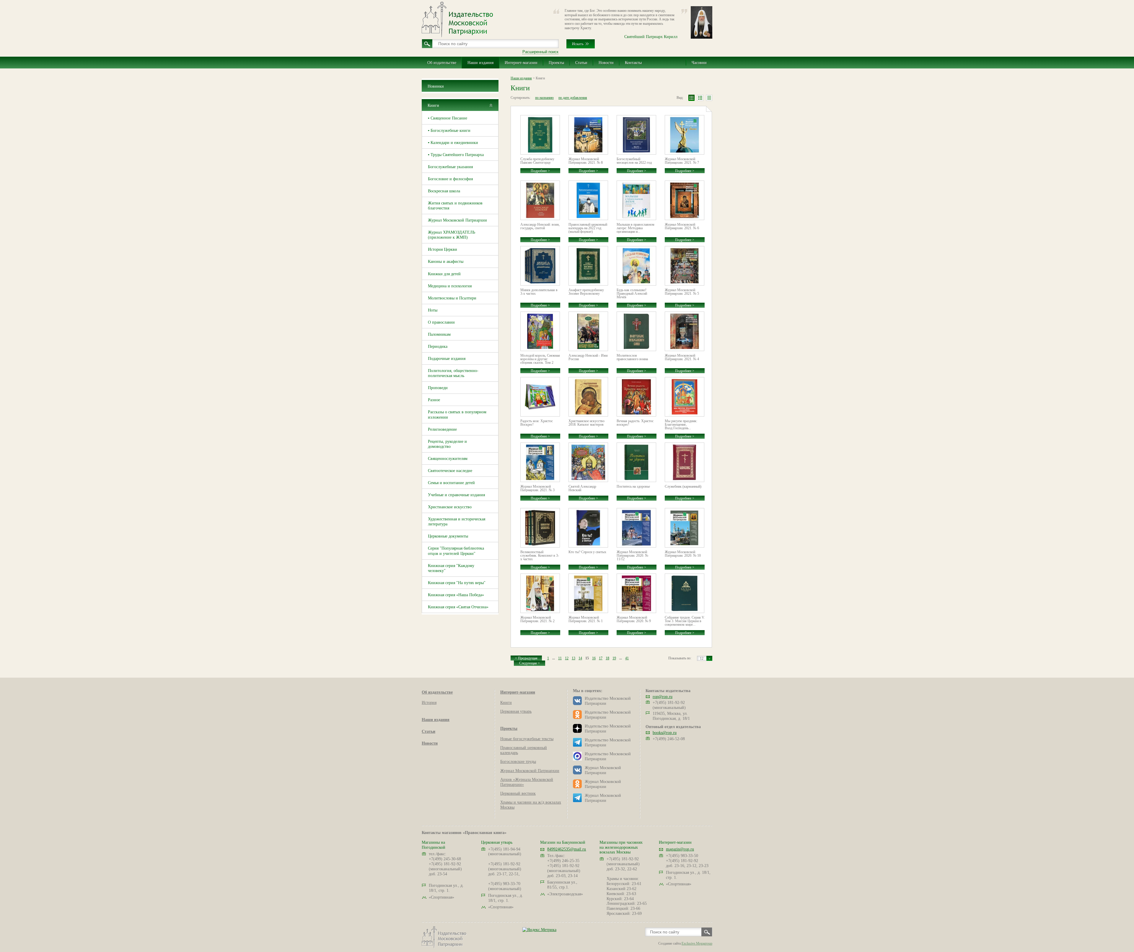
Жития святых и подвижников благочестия (455, 205)
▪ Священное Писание (447, 118)
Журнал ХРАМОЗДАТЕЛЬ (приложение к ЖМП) (451, 235)
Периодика (437, 346)
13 (573, 658)
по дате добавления (572, 98)
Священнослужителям (447, 458)
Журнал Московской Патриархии (457, 220)
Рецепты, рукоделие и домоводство (447, 444)
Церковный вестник (518, 793)
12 (566, 658)
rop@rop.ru (662, 696)
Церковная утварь (516, 711)
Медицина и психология (450, 286)
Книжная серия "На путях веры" (456, 583)
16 (594, 658)
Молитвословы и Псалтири (452, 298)
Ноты (432, 310)
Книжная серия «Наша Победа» (456, 595)
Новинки (436, 86)
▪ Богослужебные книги (449, 130)
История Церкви (442, 249)
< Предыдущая (526, 658)
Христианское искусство (450, 507)
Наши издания (480, 62)
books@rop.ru (665, 732)
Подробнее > (540, 171)
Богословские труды (518, 761)
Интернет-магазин (521, 62)
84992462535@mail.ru (566, 849)
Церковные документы (448, 536)
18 (607, 658)
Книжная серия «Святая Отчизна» (458, 607)
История (429, 702)
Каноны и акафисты (445, 261)
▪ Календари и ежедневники (453, 142)
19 (614, 658)
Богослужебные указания (450, 167)
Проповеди (438, 388)
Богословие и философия (450, 179)
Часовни (699, 62)
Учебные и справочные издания (456, 495)
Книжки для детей (444, 274)
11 (560, 658)
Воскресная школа (444, 191)
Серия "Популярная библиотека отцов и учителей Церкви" (456, 551)
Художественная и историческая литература (456, 521)
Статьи (581, 62)
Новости (606, 62)
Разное (434, 400)
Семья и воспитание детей (451, 483)
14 (580, 658)
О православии (441, 322)
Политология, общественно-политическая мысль (453, 373)
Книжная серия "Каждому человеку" (451, 568)
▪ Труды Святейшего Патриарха (456, 155)
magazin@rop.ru (680, 849)
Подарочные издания (446, 358)
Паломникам (439, 334)
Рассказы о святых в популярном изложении (457, 414)
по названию (544, 98)
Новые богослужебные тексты (526, 739)
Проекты (556, 62)
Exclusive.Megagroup (697, 943)
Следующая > (529, 663)
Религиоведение (442, 429)
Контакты (633, 62)
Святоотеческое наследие (450, 470)
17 (600, 658)
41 (627, 658)
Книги (433, 105)
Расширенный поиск (540, 52)
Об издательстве (441, 62)
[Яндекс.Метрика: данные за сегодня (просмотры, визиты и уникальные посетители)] (539, 929)
